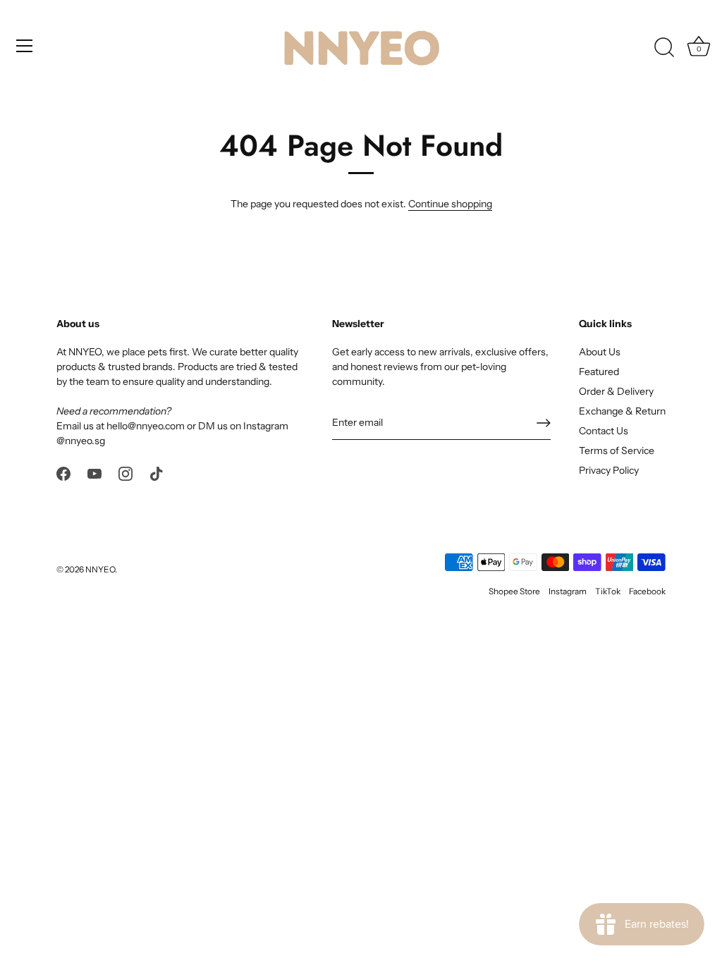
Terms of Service (616, 450)
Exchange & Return (622, 411)
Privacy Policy (609, 470)
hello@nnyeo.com (145, 425)
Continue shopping (450, 203)
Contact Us (603, 430)
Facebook (647, 591)
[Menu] (24, 45)
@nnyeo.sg (80, 440)
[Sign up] (544, 423)
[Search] (664, 47)
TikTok (607, 591)
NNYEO (100, 569)
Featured (599, 371)
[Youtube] (94, 472)
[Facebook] (63, 472)
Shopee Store (514, 591)
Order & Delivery (616, 391)
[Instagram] (125, 472)
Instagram (568, 591)
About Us (599, 351)
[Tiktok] (156, 472)
